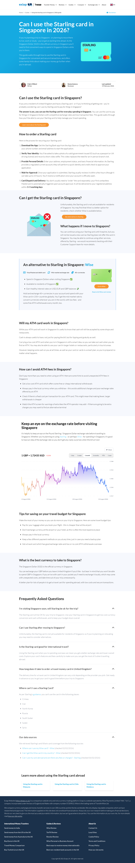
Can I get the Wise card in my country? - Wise (41, 753)
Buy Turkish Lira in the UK (14, 850)
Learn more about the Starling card (34, 125)
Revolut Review (52, 837)
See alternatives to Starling (74, 217)
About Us (92, 824)
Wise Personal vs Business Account (59, 841)
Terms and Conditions (97, 841)
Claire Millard (32, 84)
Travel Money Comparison (14, 845)
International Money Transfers (16, 824)
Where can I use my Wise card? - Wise (38, 748)
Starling (63, 436)
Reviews (61, 5)
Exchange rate (93, 5)
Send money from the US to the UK (17, 832)
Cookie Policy (94, 837)
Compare (81, 5)
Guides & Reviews (53, 824)
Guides (71, 5)
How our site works (96, 850)
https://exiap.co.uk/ (23, 801)
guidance (37, 694)
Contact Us (93, 828)
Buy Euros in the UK (11, 841)
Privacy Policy (94, 845)
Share (110, 450)
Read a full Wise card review (101, 292)
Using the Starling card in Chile (67, 784)
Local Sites (93, 832)
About (104, 5)
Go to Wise (101, 286)
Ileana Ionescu (73, 84)
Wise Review (51, 828)
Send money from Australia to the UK (18, 837)
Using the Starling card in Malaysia (32, 785)
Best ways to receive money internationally (62, 845)
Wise (89, 264)
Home (21, 12)
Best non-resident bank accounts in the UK (62, 850)
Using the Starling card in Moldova (96, 785)
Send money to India (12, 828)
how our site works (15, 816)
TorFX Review (51, 832)
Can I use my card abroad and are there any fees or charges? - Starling (51, 757)
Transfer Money (49, 5)
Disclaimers (112, 12)
